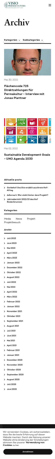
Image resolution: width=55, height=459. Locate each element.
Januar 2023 (13, 263)
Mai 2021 (11, 340)
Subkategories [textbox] (31, 39)
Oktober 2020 (14, 370)
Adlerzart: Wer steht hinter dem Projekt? (27, 195)
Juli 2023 (11, 238)
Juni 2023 (12, 243)
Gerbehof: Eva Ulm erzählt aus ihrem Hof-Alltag (27, 189)
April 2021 (12, 345)
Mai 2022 (11, 287)
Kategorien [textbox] (10, 39)
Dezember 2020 (14, 360)
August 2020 (13, 379)
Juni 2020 (12, 389)
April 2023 (12, 253)
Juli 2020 (11, 384)
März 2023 (12, 258)
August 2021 (13, 326)
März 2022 (12, 297)
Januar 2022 (13, 306)
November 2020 (15, 365)
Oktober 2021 (13, 316)
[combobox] (12, 40)
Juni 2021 (11, 336)
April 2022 (12, 292)
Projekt (31, 218)
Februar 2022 (13, 301)
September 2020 (15, 374)
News (19, 218)
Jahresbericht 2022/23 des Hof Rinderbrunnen (22, 200)
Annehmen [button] (28, 452)
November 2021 (14, 311)
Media (7, 218)
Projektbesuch (12, 222)
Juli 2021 (11, 331)
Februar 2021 (13, 350)
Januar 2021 (13, 355)
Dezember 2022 (14, 267)
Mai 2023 (11, 248)
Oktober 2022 (14, 272)
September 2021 (15, 321)
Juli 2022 (11, 282)
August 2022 (13, 277)
